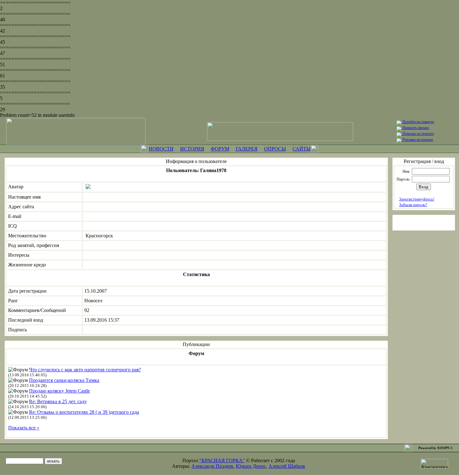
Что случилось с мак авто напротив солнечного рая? (85, 369)
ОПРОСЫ (275, 148)
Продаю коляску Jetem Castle (59, 390)
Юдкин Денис (251, 466)
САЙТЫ (302, 148)
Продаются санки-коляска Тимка (64, 380)
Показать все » (23, 427)
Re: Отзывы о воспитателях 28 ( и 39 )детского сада (84, 412)
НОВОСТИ (161, 148)
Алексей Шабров (287, 466)
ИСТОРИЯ (192, 148)
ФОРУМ (220, 148)
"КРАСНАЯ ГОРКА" (222, 460)
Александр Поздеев (212, 466)
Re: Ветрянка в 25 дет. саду (58, 401)
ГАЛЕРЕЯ (247, 148)
